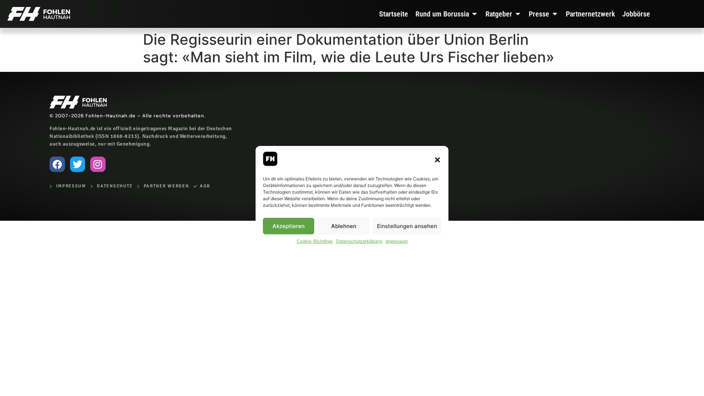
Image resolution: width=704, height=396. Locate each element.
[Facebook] (57, 164)
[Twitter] (77, 164)
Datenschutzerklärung (359, 241)
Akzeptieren (288, 226)
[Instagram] (98, 164)
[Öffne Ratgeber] (517, 14)
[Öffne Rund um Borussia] (474, 14)
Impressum (397, 241)
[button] (437, 160)
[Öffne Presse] (554, 14)
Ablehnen (343, 226)
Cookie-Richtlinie (315, 241)
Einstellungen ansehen (407, 226)
